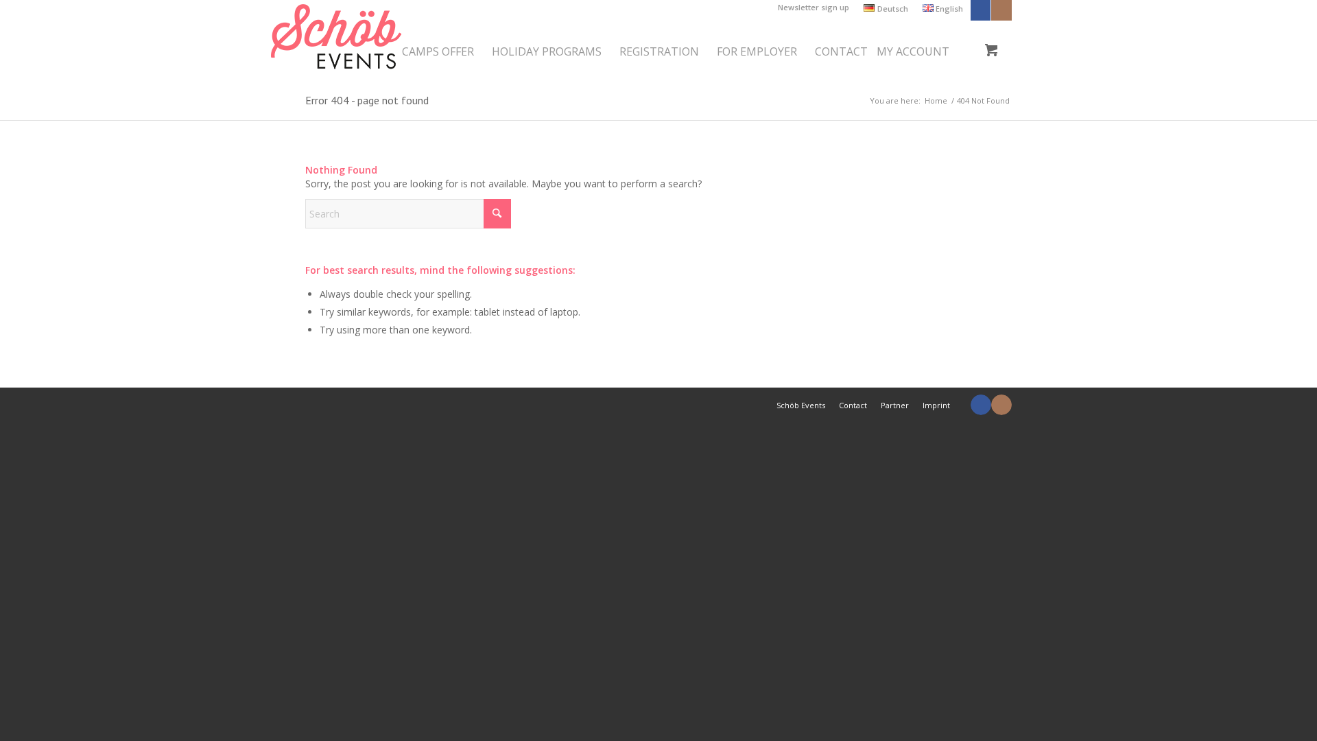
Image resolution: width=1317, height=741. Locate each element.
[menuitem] (814, 7)
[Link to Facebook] (980, 10)
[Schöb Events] (336, 40)
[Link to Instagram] (1001, 10)
